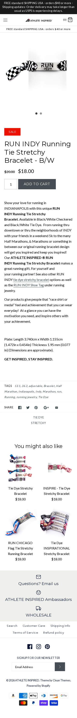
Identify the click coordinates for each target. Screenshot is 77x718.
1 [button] (36, 114)
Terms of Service (25, 632)
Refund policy (53, 632)
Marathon (49, 391)
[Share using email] (56, 407)
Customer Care (34, 625)
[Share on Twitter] (28, 407)
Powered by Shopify (38, 685)
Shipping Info (60, 625)
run (59, 391)
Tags (8, 386)
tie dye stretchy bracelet (31, 280)
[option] (38, 71)
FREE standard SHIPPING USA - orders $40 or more (38, 29)
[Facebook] (29, 646)
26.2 (24, 386)
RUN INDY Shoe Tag (28, 285)
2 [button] (40, 114)
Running (9, 397)
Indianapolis (26, 391)
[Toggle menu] (5, 19)
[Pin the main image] (36, 407)
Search (12, 625)
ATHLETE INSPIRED (27, 680)
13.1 (17, 386)
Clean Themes (61, 680)
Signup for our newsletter (38, 658)
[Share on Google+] (46, 407)
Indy (38, 391)
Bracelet (49, 386)
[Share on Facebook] (19, 407)
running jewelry (26, 397)
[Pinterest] (47, 646)
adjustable (35, 386)
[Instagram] (38, 646)
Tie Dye (43, 397)
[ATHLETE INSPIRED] (38, 20)
